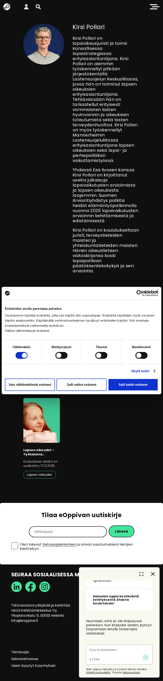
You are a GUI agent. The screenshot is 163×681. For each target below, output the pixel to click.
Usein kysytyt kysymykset (33, 665)
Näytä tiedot (140, 371)
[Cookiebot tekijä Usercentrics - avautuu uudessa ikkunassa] (139, 293)
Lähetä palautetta (98, 672)
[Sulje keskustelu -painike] (153, 574)
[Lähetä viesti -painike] (145, 657)
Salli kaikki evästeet (133, 384)
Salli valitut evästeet (81, 384)
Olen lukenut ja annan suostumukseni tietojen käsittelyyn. (76, 546)
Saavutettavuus (24, 658)
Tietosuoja (20, 652)
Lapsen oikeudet (39, 475)
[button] (38, 6)
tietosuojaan (131, 672)
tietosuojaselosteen (59, 544)
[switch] (61, 355)
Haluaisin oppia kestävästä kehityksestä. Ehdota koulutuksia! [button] (116, 600)
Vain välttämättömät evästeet (30, 384)
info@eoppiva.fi (24, 620)
